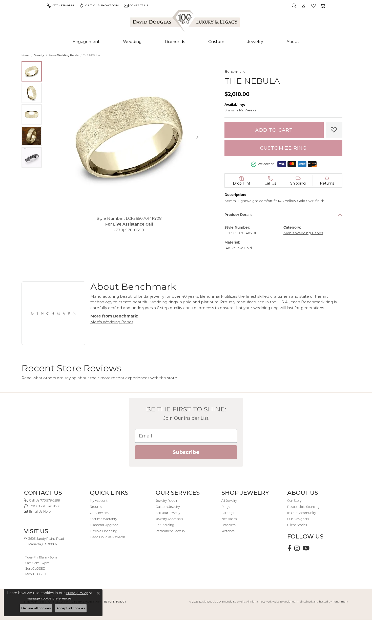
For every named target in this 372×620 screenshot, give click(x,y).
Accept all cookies (70, 608)
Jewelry (255, 41)
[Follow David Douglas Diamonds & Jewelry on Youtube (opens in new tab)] (306, 548)
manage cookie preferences (49, 598)
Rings (225, 507)
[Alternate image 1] (32, 71)
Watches (228, 531)
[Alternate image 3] (32, 114)
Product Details (238, 215)
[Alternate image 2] (32, 93)
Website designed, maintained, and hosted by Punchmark (310, 601)
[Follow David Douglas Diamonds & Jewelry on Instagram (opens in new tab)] (297, 548)
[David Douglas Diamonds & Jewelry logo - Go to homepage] (185, 22)
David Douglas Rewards (108, 537)
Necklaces (229, 519)
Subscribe (186, 452)
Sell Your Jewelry (168, 513)
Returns (96, 507)
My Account (99, 501)
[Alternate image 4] (32, 136)
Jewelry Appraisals (169, 519)
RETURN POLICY (115, 601)
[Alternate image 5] (32, 157)
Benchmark (234, 71)
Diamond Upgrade (104, 525)
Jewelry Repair (166, 501)
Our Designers (298, 519)
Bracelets (228, 525)
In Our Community (301, 513)
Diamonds (175, 41)
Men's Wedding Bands (63, 55)
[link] (60, 5)
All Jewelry (229, 501)
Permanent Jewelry (170, 531)
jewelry (39, 55)
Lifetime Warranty (103, 519)
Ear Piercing (165, 525)
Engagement (86, 41)
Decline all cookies (36, 608)
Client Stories (297, 525)
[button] (294, 5)
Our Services (99, 513)
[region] (129, 137)
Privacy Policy (77, 593)
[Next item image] (197, 137)
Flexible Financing (103, 531)
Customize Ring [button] (283, 148)
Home (25, 55)
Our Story (294, 501)
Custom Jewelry (168, 507)
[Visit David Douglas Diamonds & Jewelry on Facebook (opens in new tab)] (289, 548)
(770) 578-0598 (129, 229)
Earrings (227, 513)
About (292, 41)
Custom (216, 41)
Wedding (132, 41)
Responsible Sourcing (303, 507)
